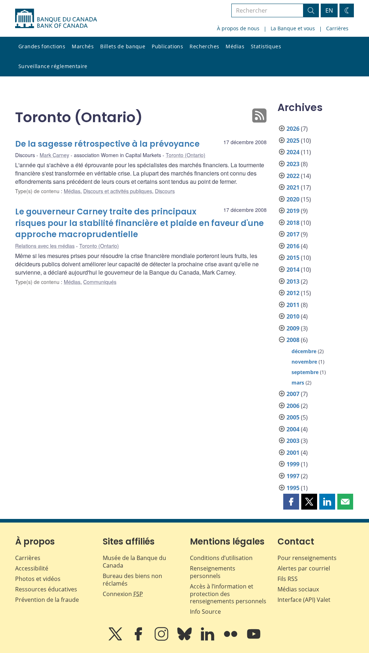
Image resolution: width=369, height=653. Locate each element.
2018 (292, 223)
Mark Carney (54, 155)
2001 (292, 453)
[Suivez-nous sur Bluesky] (185, 639)
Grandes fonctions (41, 46)
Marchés (83, 46)
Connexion (123, 594)
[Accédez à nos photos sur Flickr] (231, 639)
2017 (292, 234)
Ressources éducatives (46, 589)
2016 (292, 246)
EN (329, 10)
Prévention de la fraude (47, 600)
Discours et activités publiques (117, 191)
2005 (292, 417)
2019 (292, 211)
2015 (292, 258)
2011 (292, 305)
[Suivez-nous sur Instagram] (162, 639)
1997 (292, 476)
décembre (304, 351)
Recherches (204, 46)
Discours (165, 191)
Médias (235, 46)
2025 (292, 141)
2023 (292, 164)
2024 (292, 152)
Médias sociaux (298, 589)
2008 (292, 340)
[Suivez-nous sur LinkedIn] (208, 639)
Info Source (205, 612)
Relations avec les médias (45, 245)
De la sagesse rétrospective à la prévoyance (107, 144)
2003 (292, 441)
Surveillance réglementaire (53, 66)
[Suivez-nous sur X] (116, 639)
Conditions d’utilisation (221, 558)
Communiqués (99, 281)
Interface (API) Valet (303, 600)
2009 (292, 328)
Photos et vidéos (38, 579)
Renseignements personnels (212, 572)
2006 (292, 406)
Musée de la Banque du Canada (134, 561)
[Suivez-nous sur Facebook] (139, 639)
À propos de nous (238, 28)
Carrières (337, 28)
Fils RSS (287, 579)
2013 (292, 281)
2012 (292, 293)
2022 (292, 176)
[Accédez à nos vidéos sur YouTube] (253, 639)
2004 (292, 429)
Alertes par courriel (303, 568)
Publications (167, 46)
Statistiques (266, 46)
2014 (292, 270)
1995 (292, 488)
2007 (292, 394)
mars (298, 382)
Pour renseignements (307, 558)
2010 (292, 316)
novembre (304, 361)
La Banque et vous (293, 28)
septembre (305, 372)
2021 (292, 187)
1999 (292, 464)
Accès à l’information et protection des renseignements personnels (228, 593)
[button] (291, 502)
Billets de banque (122, 46)
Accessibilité (31, 568)
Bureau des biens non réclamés (132, 579)
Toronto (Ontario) (185, 155)
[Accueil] (56, 18)
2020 (292, 199)
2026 (292, 129)
